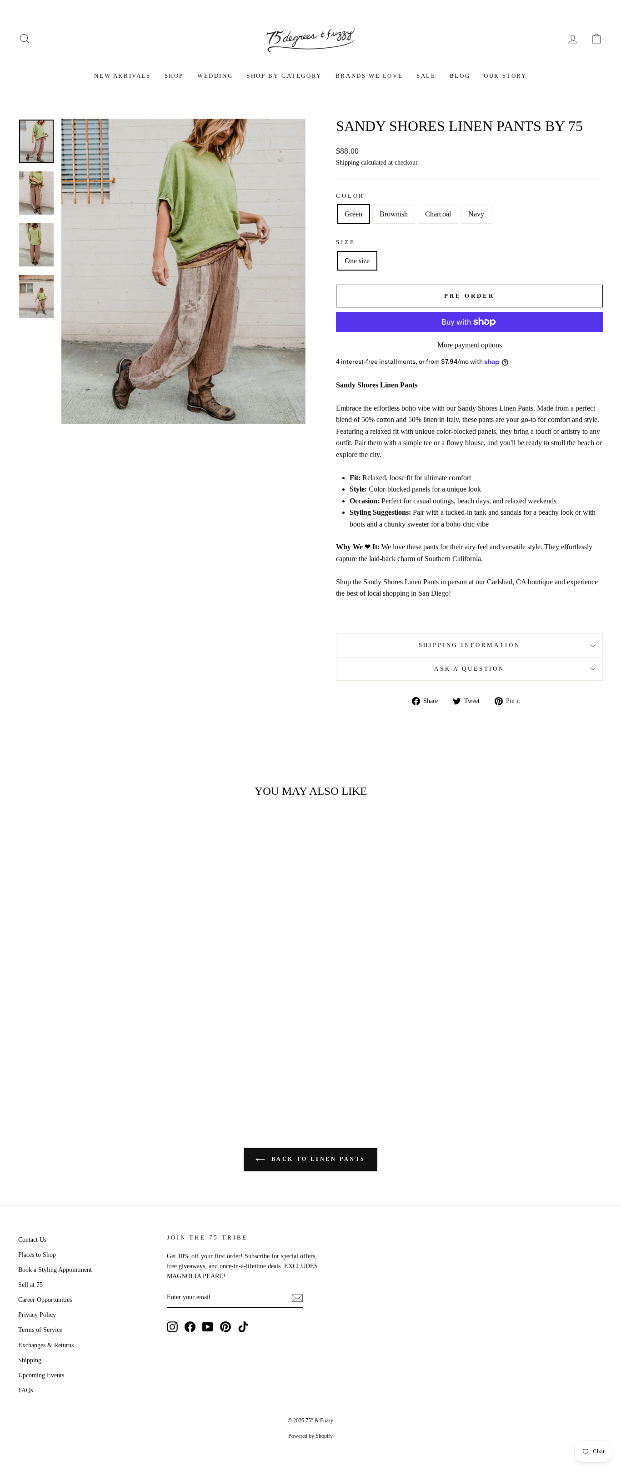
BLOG (460, 75)
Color (350, 196)
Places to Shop (37, 1254)
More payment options (469, 345)
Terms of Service (40, 1329)
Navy (476, 214)
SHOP (174, 75)
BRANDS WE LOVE (369, 75)
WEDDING (215, 75)
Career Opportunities (45, 1299)
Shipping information (470, 645)
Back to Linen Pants (317, 1158)
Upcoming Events (41, 1375)
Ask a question (469, 669)
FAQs (25, 1390)
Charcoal (438, 214)
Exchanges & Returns (46, 1345)
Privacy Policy (37, 1314)
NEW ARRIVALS (122, 75)
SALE (426, 75)
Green (353, 214)
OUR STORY (505, 75)
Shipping (347, 162)
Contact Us (32, 1239)
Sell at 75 (30, 1284)
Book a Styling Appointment (55, 1269)
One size (357, 261)
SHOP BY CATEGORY (284, 75)
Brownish (394, 214)
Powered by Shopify (310, 1436)
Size (345, 242)
